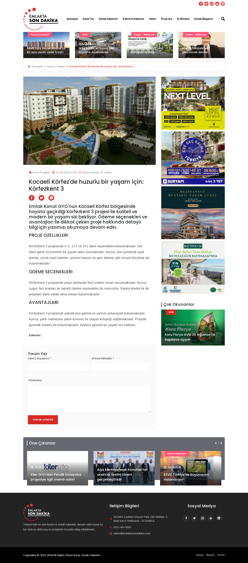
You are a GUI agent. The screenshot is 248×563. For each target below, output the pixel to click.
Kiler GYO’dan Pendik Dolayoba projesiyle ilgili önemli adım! (56, 477)
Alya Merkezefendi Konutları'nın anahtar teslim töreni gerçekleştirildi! (122, 474)
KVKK (221, 554)
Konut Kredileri (40, 34)
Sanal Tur (88, 19)
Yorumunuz (35, 380)
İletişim (210, 554)
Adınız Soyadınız (39, 358)
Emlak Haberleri (108, 19)
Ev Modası (183, 19)
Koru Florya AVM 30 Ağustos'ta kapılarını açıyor (190, 337)
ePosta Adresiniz (103, 358)
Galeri (152, 19)
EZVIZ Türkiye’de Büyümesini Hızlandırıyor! (186, 477)
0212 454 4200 (122, 527)
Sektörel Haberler (133, 19)
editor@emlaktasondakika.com (131, 533)
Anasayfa (72, 19)
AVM (84, 34)
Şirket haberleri (177, 453)
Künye (200, 554)
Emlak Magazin (203, 19)
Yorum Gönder (42, 419)
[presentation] (216, 443)
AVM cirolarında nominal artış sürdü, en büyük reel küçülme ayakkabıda (96, 48)
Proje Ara (166, 19)
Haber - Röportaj (144, 34)
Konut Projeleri (55, 66)
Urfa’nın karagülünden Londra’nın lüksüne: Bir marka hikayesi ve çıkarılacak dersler (198, 46)
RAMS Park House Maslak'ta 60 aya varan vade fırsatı (46, 50)
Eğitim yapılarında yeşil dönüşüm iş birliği (146, 50)
